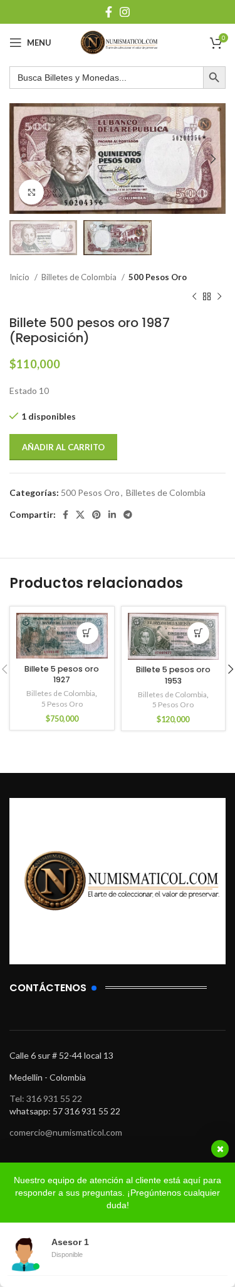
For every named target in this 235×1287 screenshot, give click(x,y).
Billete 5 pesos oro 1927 (61, 674)
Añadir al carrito (63, 447)
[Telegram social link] (128, 515)
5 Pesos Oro (62, 704)
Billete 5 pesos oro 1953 (173, 675)
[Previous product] (194, 296)
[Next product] (219, 296)
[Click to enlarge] (31, 191)
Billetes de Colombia (79, 277)
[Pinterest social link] (96, 515)
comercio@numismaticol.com (65, 1132)
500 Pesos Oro (157, 277)
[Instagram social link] (124, 12)
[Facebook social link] (109, 12)
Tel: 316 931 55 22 (45, 1098)
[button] (87, 633)
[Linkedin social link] (112, 515)
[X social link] (80, 515)
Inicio (20, 277)
